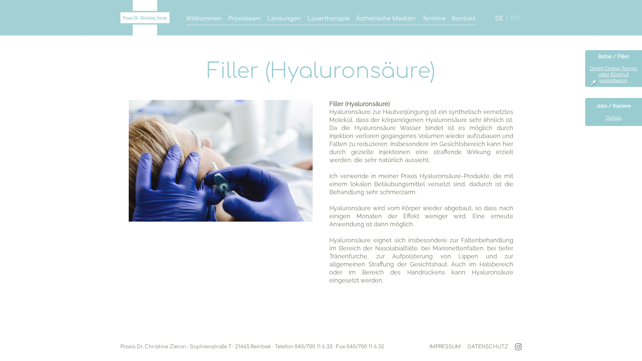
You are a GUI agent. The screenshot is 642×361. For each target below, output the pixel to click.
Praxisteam (244, 18)
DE (499, 18)
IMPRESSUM (445, 347)
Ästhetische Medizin (386, 18)
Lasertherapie (328, 18)
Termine (433, 18)
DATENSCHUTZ (487, 347)
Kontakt (463, 18)
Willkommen (204, 18)
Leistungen (284, 18)
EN (515, 18)
